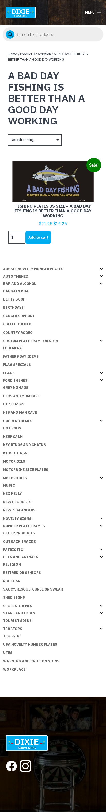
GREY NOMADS (16, 387)
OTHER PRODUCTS (19, 533)
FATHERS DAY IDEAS (21, 356)
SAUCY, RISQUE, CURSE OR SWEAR (33, 589)
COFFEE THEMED (17, 324)
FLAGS (9, 373)
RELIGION (12, 564)
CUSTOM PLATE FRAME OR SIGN (30, 341)
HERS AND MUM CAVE (21, 396)
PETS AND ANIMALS (20, 557)
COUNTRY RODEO (18, 332)
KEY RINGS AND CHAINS (24, 444)
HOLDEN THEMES (17, 421)
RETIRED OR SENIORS (22, 572)
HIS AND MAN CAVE (20, 412)
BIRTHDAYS (13, 307)
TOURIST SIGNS (17, 620)
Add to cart (38, 237)
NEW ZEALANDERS (19, 510)
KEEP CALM (13, 436)
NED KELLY (12, 493)
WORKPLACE (14, 669)
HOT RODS (12, 428)
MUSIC (9, 485)
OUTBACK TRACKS (19, 541)
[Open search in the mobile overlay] (53, 34)
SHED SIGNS (14, 597)
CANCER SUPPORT (19, 316)
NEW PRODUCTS (17, 502)
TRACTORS (12, 628)
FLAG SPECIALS (17, 364)
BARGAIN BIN (15, 291)
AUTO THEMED (15, 276)
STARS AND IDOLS (19, 613)
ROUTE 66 (11, 581)
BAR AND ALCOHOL (19, 283)
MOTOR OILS (14, 461)
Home (12, 54)
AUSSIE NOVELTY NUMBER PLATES (33, 269)
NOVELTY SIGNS (17, 518)
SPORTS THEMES (17, 606)
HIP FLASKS (13, 404)
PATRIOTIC (13, 549)
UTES (7, 652)
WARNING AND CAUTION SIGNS (31, 661)
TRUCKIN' (12, 636)
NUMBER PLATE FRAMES (24, 526)
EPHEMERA (12, 348)
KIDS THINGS (15, 453)
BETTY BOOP (14, 299)
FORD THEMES (15, 380)
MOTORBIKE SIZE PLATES (25, 469)
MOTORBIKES (15, 478)
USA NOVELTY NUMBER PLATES (30, 644)
